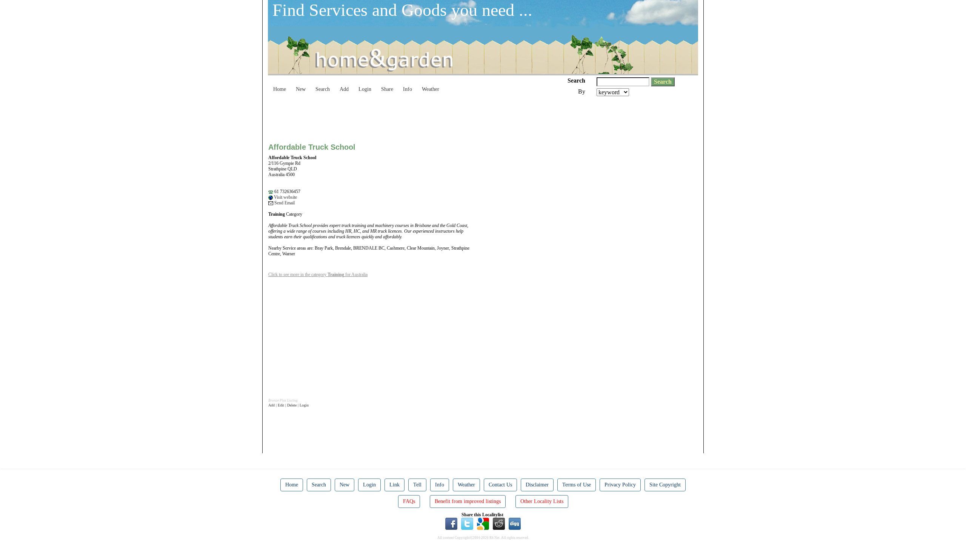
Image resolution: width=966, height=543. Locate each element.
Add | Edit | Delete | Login (288, 405)
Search (322, 89)
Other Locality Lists (541, 501)
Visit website (285, 197)
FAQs (409, 501)
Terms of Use (576, 485)
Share (387, 89)
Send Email (284, 203)
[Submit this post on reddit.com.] (499, 523)
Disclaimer (537, 485)
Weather (430, 89)
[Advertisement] (405, 117)
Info (407, 89)
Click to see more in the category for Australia (318, 274)
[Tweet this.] (467, 523)
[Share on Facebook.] (451, 523)
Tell (417, 485)
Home (279, 89)
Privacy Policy (620, 485)
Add (344, 89)
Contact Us (500, 485)
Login (364, 89)
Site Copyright (665, 485)
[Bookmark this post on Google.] (483, 523)
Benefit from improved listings (468, 501)
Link (394, 485)
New (301, 89)
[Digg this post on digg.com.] (515, 523)
